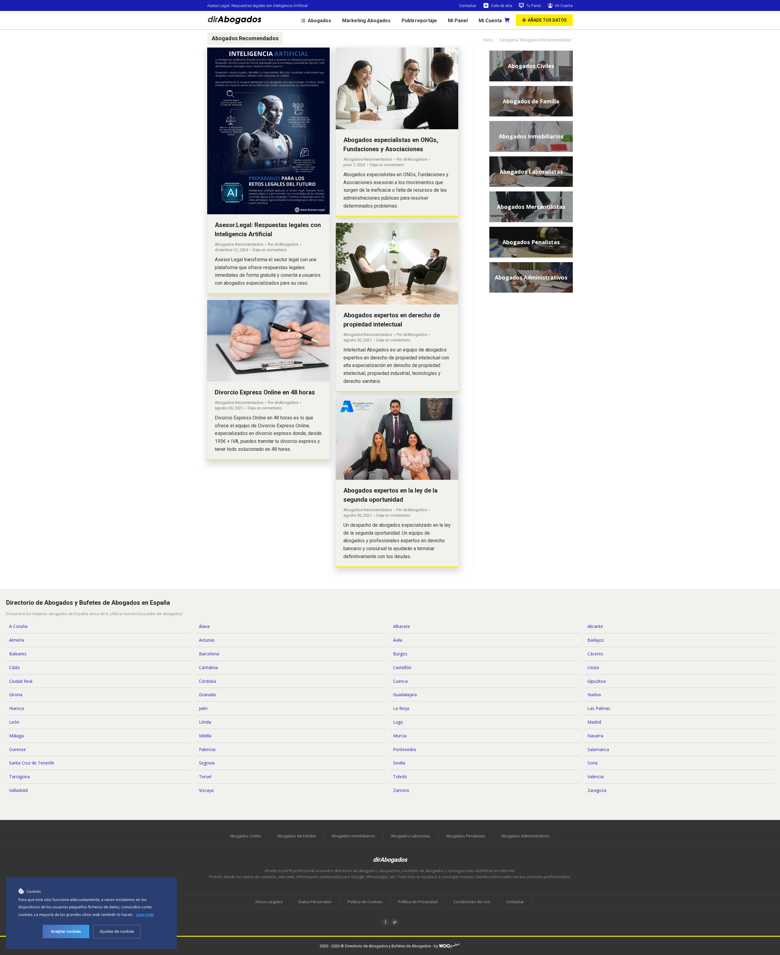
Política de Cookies (365, 901)
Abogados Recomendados (239, 244)
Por (283, 244)
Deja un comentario (270, 250)
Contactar (515, 901)
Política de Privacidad (418, 901)
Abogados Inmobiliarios (353, 836)
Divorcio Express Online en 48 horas (265, 392)
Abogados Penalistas (465, 836)
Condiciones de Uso (471, 901)
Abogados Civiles (245, 836)
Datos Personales (315, 901)
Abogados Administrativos (525, 836)
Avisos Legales (269, 901)
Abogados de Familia (296, 836)
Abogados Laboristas (410, 836)
